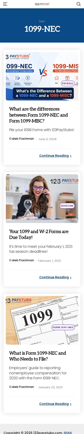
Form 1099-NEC (63, 327)
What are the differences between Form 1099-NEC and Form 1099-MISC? (39, 115)
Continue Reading (54, 155)
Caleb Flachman (21, 138)
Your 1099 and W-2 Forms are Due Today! (40, 234)
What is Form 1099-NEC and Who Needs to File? (38, 356)
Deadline (67, 206)
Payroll (68, 83)
